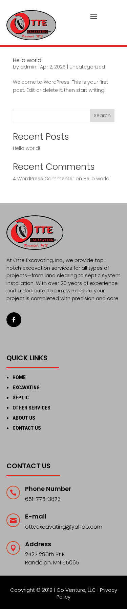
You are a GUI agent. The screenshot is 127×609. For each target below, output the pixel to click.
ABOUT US (24, 418)
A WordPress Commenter (43, 178)
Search (102, 115)
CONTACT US (27, 428)
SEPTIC (21, 398)
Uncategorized (87, 66)
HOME (19, 377)
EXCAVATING (26, 388)
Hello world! (28, 60)
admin (28, 66)
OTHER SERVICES (31, 408)
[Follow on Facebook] (13, 319)
